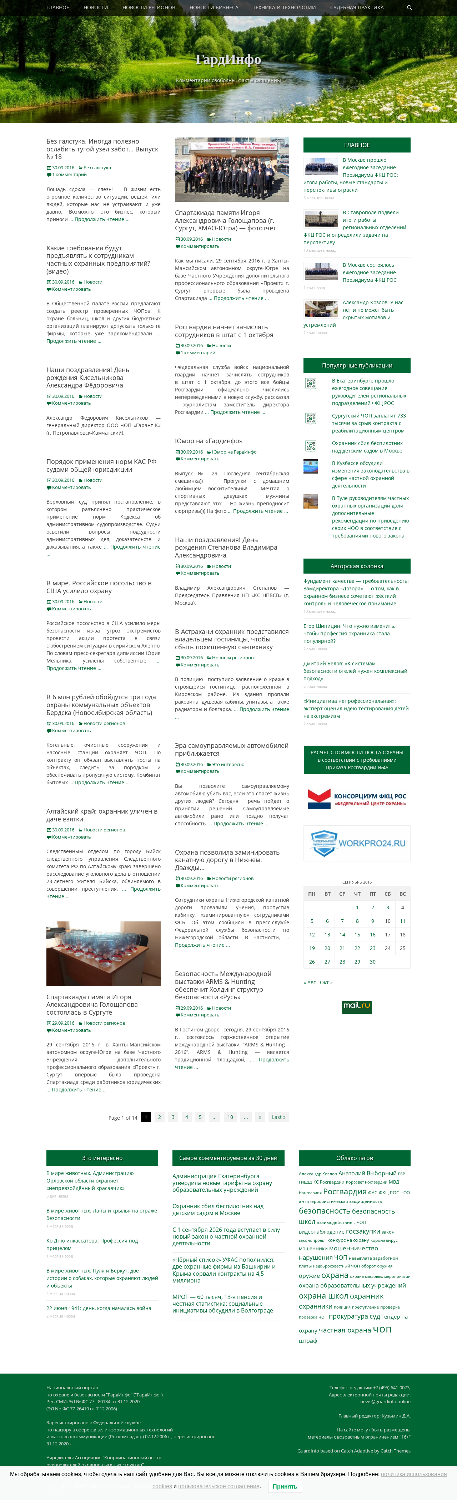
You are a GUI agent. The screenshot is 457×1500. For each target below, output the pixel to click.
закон (388, 1232)
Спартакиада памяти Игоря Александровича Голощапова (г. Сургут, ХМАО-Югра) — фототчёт (225, 220)
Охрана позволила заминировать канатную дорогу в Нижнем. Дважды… (227, 860)
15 (357, 934)
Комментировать (200, 246)
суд (375, 1316)
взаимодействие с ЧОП (341, 1222)
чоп (382, 1328)
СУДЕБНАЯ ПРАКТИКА (357, 7)
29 (357, 961)
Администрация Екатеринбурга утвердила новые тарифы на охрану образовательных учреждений (222, 1183)
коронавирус (384, 1240)
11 (403, 921)
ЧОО (405, 1192)
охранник (366, 1296)
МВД (394, 1182)
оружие (309, 1275)
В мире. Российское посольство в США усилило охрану (98, 587)
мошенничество (353, 1248)
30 (373, 961)
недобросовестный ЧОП (336, 1266)
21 (342, 948)
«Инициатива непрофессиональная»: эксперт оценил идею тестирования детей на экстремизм (356, 708)
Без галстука (97, 167)
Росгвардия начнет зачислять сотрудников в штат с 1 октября (224, 330)
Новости (221, 239)
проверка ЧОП (313, 1317)
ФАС (372, 1192)
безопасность (325, 1210)
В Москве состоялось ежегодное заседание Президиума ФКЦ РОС (370, 272)
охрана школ (323, 1295)
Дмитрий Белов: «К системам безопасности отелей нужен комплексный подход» (355, 671)
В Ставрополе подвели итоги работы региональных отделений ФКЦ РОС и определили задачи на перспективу (354, 227)
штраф (308, 1341)
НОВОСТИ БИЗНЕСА (214, 7)
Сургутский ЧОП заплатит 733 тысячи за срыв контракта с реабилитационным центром (369, 423)
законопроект (312, 1240)
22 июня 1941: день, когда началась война (98, 1308)
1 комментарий (69, 174)
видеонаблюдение (322, 1231)
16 (373, 934)
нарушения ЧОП (323, 1257)
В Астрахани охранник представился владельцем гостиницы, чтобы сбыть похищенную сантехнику (232, 639)
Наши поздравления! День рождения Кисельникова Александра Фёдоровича (88, 377)
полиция (342, 1307)
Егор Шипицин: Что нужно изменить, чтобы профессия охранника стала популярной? (349, 633)
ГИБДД (305, 1182)
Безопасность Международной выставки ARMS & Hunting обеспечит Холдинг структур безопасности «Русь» (223, 985)
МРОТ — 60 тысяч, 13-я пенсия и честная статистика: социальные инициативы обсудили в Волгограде (222, 1303)
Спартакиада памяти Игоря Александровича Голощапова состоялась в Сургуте (92, 1004)
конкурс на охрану (348, 1240)
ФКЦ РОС (389, 1192)
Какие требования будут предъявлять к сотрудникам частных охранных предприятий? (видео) (98, 259)
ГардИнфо (228, 58)
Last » (279, 1117)
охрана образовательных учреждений (352, 1285)
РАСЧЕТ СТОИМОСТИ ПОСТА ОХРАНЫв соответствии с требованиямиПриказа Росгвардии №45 (357, 760)
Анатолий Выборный (367, 1173)
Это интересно (228, 764)
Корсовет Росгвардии (366, 1182)
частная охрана (345, 1330)
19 (312, 948)
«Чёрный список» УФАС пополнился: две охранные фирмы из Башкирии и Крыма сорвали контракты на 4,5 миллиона (224, 1270)
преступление (365, 1307)
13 (327, 934)
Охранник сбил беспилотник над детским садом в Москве (217, 1209)
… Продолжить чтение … (99, 219)
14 (342, 934)
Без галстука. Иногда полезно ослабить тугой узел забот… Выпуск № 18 (102, 149)
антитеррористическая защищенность (340, 1201)
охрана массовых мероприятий (380, 1276)
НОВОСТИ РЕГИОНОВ (148, 7)
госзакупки (363, 1231)
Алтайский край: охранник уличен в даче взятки (101, 815)
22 (357, 948)
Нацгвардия (310, 1192)
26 (312, 961)
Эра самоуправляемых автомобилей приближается (231, 749)
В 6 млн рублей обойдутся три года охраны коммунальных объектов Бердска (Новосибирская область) (101, 704)
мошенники (313, 1248)
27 (327, 961)
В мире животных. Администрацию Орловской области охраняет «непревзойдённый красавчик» (90, 1180)
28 (342, 961)
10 (230, 1117)
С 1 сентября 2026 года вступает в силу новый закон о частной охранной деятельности (226, 1236)
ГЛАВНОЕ (57, 7)
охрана (334, 1275)
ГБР (401, 1173)
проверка (390, 1307)
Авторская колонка (357, 566)
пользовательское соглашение (219, 1486)
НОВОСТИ (96, 7)
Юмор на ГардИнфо (234, 452)
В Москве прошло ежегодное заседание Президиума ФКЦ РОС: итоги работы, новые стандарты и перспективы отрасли (350, 174)
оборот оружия (377, 1266)
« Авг (309, 982)
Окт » (326, 982)
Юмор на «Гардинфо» (208, 440)
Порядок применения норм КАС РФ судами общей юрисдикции (101, 465)
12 (312, 934)
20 (327, 948)
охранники (315, 1306)
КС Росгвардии (329, 1182)
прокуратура (348, 1315)
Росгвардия (345, 1191)
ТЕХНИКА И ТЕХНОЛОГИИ (284, 7)
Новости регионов (232, 657)
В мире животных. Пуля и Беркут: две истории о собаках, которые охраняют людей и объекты (102, 1278)
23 (373, 948)
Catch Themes (396, 1451)
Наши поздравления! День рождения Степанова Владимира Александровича (226, 547)
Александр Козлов (318, 1173)
